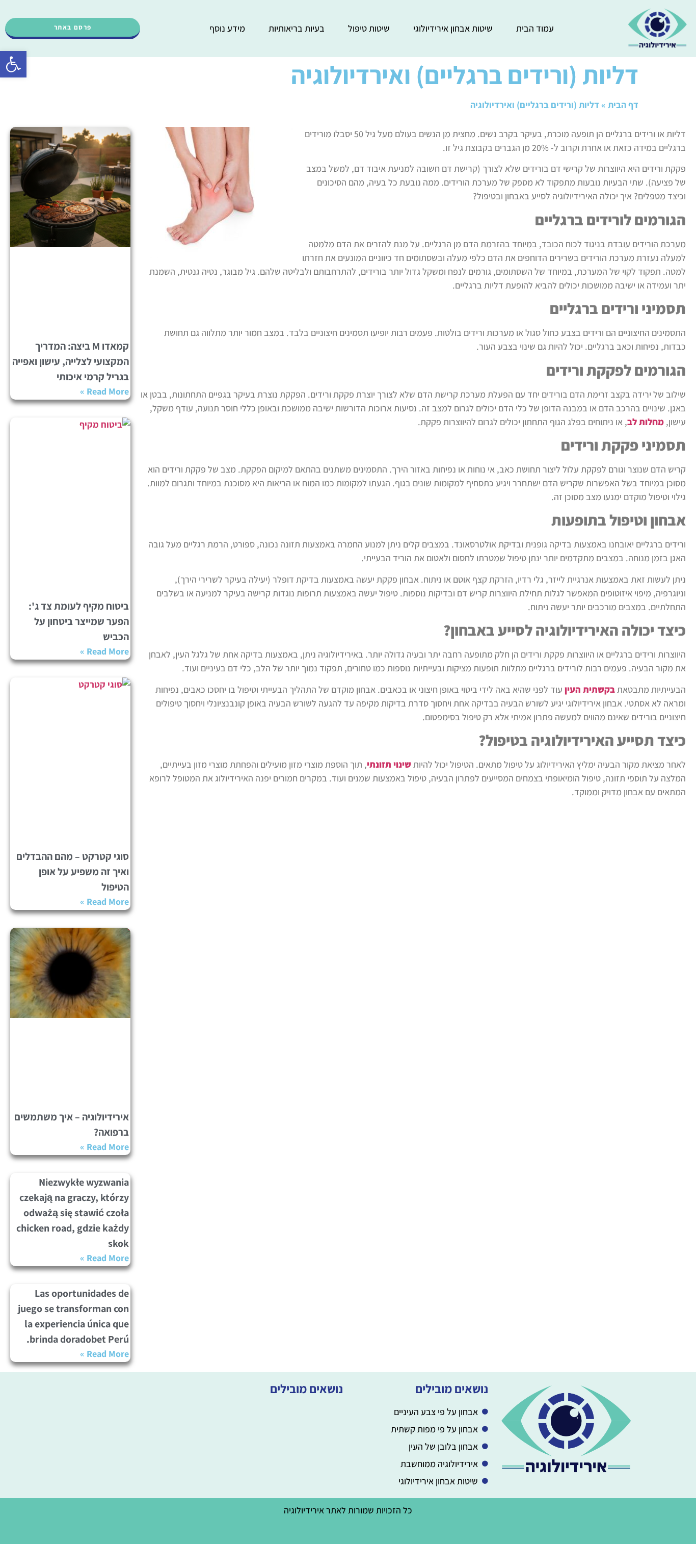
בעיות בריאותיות (297, 28)
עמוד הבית (535, 28)
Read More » (104, 391)
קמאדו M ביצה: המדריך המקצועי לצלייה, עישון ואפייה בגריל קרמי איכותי (70, 361)
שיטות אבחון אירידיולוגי (453, 28)
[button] (13, 64)
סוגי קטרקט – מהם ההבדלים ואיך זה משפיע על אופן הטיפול (72, 872)
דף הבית (623, 105)
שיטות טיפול (369, 28)
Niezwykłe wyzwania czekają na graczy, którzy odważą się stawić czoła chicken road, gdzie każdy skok (72, 1212)
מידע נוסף (227, 28)
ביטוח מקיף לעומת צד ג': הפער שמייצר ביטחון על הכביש (79, 621)
